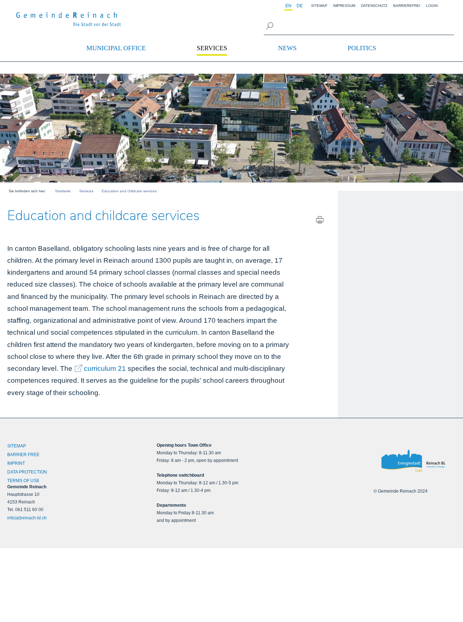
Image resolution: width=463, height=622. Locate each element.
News (287, 48)
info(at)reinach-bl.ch (27, 517)
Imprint (16, 463)
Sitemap (319, 6)
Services (212, 48)
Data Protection (27, 472)
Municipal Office (116, 48)
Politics (362, 48)
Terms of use (23, 480)
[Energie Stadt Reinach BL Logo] (415, 461)
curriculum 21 (105, 368)
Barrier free (23, 454)
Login (432, 6)
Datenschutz (374, 6)
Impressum (344, 6)
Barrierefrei (406, 6)
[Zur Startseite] (68, 19)
